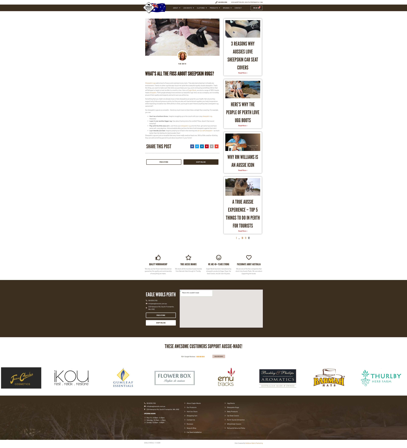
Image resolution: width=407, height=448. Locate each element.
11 (245, 238)
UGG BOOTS (187, 8)
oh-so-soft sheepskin (205, 131)
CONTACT (238, 8)
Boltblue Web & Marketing (254, 443)
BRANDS (226, 8)
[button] (192, 146)
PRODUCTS (214, 8)
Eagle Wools (192, 90)
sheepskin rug (207, 116)
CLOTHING (201, 8)
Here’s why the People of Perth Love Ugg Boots (242, 112)
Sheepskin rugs (150, 83)
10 (242, 238)
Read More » (242, 73)
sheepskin (152, 93)
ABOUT (175, 8)
